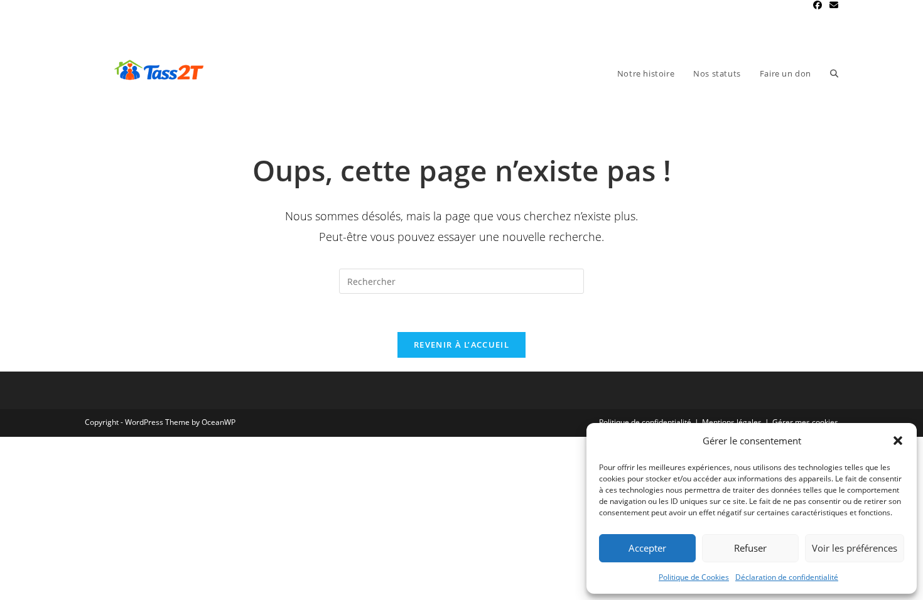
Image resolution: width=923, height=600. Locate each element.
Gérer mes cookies (805, 422)
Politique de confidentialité (645, 422)
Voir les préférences (854, 548)
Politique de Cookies (694, 577)
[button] (898, 440)
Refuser (750, 548)
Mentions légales (732, 422)
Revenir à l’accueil (461, 344)
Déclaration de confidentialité (786, 577)
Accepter (647, 548)
